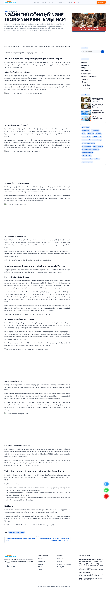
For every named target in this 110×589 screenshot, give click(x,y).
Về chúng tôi (41, 561)
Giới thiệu (44, 2)
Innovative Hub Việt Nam (16, 525)
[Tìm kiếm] (102, 51)
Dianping (84, 65)
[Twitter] (11, 566)
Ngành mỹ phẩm (87, 136)
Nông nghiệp (85, 74)
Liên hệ (70, 2)
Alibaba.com (86, 130)
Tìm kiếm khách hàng (88, 152)
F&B (82, 68)
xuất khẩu (97, 158)
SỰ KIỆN (83, 79)
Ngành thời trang (97, 140)
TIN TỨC (6, 11)
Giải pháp (51, 2)
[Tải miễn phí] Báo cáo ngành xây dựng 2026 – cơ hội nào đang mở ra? (97, 111)
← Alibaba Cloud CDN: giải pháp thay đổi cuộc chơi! (20, 539)
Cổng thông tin (61, 2)
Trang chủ (36, 2)
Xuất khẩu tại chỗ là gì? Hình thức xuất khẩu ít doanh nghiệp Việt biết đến (97, 105)
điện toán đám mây (87, 162)
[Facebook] (5, 566)
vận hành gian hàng (87, 158)
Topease (59, 561)
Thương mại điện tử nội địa (64, 564)
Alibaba (83, 62)
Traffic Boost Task (87, 155)
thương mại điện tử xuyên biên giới (91, 149)
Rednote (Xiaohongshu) (88, 76)
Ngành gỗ (99, 133)
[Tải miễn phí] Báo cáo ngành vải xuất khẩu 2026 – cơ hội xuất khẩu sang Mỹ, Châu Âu (97, 117)
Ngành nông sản (97, 136)
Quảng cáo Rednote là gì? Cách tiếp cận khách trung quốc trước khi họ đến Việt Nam (97, 98)
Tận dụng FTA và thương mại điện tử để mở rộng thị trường (32, 314)
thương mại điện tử (98, 146)
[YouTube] (14, 566)
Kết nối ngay (101, 2)
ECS (84, 133)
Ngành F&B (91, 133)
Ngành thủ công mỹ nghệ (17, 532)
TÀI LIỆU (83, 82)
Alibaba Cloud (96, 130)
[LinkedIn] (8, 566)
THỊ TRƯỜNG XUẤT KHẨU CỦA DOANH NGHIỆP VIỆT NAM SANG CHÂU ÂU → (54, 539)
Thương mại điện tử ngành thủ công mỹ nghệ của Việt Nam (33, 260)
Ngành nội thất (86, 140)
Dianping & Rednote (62, 566)
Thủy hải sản (85, 85)
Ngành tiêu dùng (87, 146)
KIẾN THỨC (84, 71)
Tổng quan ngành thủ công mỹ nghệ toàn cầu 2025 (28, 53)
